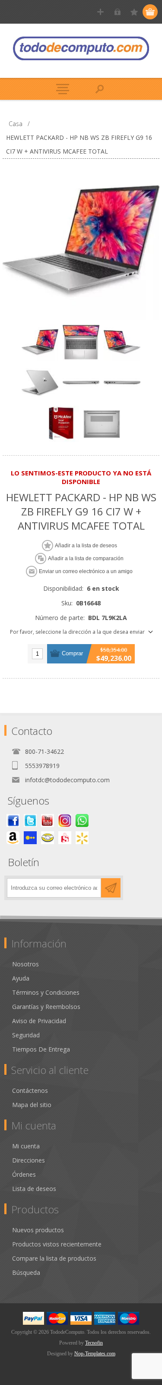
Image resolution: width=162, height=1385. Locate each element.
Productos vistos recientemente (57, 1244)
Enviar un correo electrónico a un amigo (86, 571)
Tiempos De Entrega (41, 1049)
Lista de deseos (34, 1188)
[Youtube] (47, 820)
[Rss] (82, 820)
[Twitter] (30, 820)
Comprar (72, 653)
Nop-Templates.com (94, 1354)
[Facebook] (12, 820)
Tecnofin (94, 1343)
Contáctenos (30, 1090)
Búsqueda (26, 1272)
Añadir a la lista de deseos (86, 546)
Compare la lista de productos (54, 1258)
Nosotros (25, 964)
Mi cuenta (26, 1146)
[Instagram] (64, 820)
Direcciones (28, 1160)
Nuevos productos (38, 1230)
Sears (64, 837)
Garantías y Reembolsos (46, 1007)
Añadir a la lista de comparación (86, 558)
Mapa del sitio (31, 1105)
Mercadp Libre (47, 837)
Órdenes (24, 1174)
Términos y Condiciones (45, 992)
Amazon (12, 837)
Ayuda (20, 978)
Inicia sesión (117, 11)
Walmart (82, 837)
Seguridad (26, 1035)
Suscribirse (111, 888)
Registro (100, 11)
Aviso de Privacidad (39, 1021)
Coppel (30, 837)
